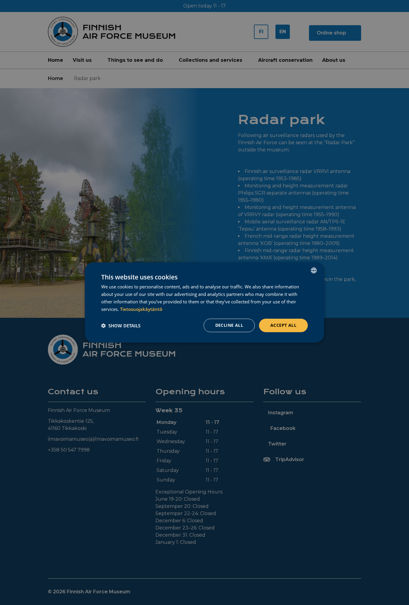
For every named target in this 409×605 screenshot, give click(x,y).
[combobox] (314, 270)
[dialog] (204, 302)
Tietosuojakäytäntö (141, 309)
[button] (120, 325)
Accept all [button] (283, 325)
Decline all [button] (229, 325)
